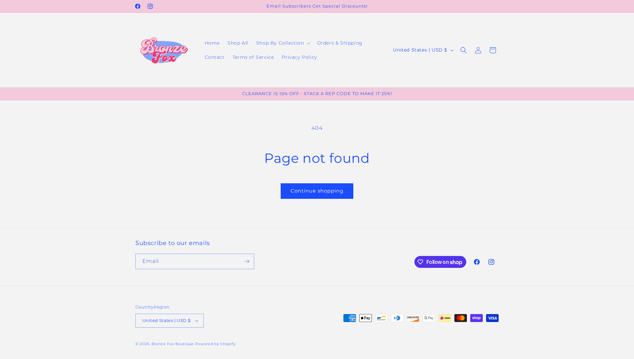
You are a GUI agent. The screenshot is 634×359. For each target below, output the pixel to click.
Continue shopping (317, 191)
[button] (282, 43)
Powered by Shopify (215, 343)
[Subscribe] (246, 261)
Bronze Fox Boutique (173, 343)
